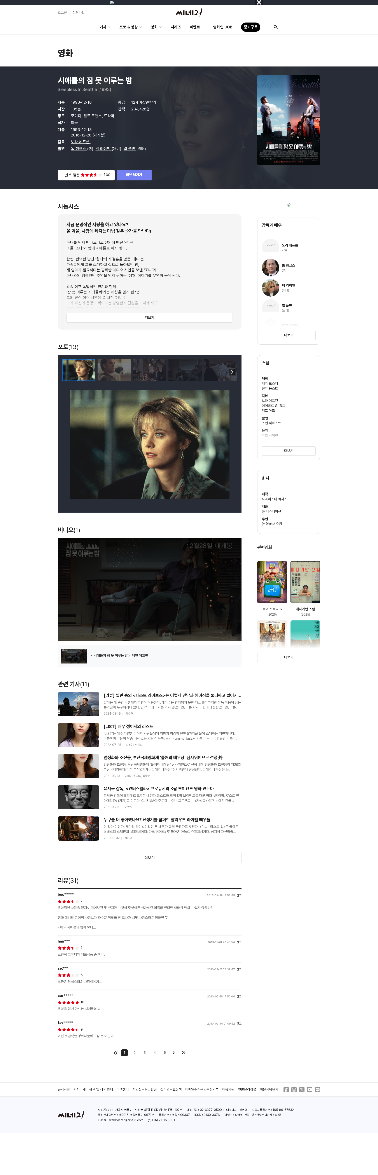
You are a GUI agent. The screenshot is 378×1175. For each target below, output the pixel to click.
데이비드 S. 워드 (273, 406)
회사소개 (80, 1089)
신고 (239, 895)
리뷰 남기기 (134, 175)
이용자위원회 (269, 1089)
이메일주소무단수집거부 (202, 1089)
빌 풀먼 (130, 148)
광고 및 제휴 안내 (101, 1089)
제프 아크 (268, 411)
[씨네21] (189, 12)
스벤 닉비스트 (271, 423)
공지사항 (64, 1089)
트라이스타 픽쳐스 (274, 499)
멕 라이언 (104, 148)
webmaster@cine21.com (126, 1120)
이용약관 (228, 1089)
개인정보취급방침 (144, 1089)
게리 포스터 (270, 383)
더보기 (149, 318)
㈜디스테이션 (271, 511)
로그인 (62, 12)
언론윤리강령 (247, 1089)
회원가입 (78, 12)
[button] (232, 372)
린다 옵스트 (270, 388)
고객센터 (123, 1089)
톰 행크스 (79, 148)
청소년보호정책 (171, 1089)
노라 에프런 (270, 401)
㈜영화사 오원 (272, 524)
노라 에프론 (81, 142)
